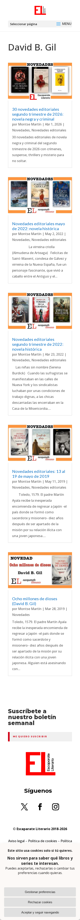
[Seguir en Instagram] (56, 807)
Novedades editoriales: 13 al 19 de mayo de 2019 (38, 474)
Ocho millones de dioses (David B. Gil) (34, 601)
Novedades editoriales (48, 130)
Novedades (21, 130)
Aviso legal (16, 841)
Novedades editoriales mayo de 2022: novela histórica (38, 226)
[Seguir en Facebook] (40, 807)
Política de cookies (42, 841)
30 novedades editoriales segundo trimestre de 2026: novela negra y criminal (37, 114)
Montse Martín (29, 124)
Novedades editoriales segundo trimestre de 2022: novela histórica (37, 344)
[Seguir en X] (24, 807)
